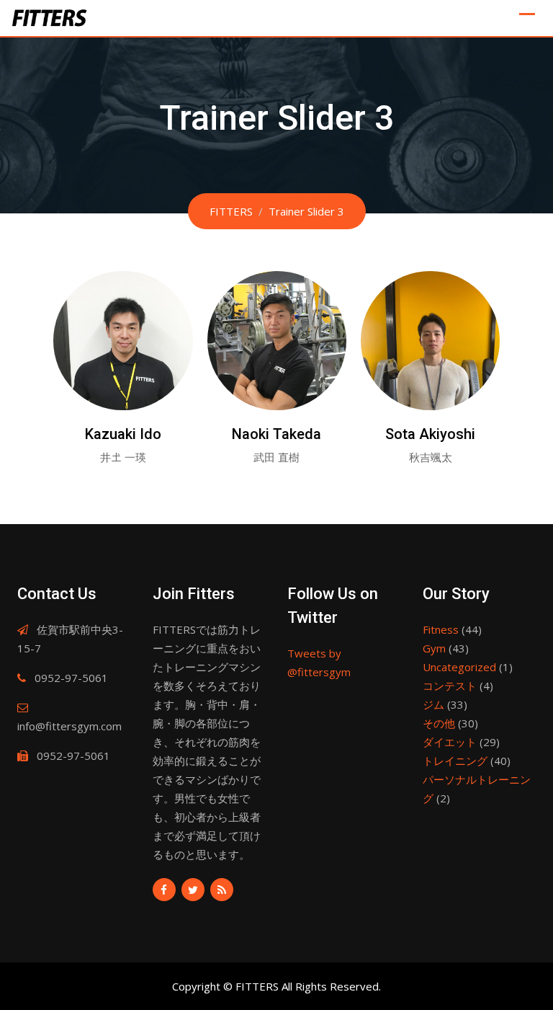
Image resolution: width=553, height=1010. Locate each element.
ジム (433, 704)
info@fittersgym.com (69, 726)
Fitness (441, 629)
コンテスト (450, 685)
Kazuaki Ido (123, 434)
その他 (439, 723)
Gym (434, 648)
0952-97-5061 (71, 677)
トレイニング (455, 760)
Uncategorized (459, 667)
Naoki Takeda (276, 434)
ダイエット (450, 742)
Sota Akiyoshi (430, 434)
